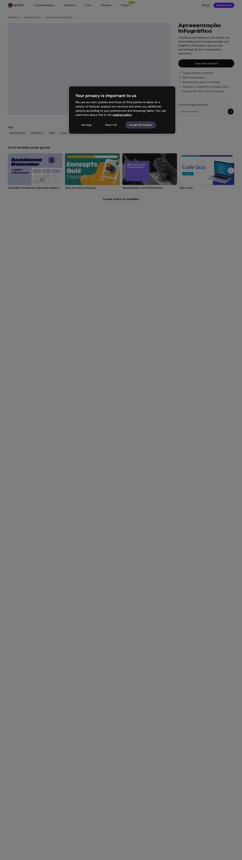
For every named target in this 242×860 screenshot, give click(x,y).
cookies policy (122, 115)
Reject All (111, 124)
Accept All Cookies (140, 124)
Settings (86, 124)
